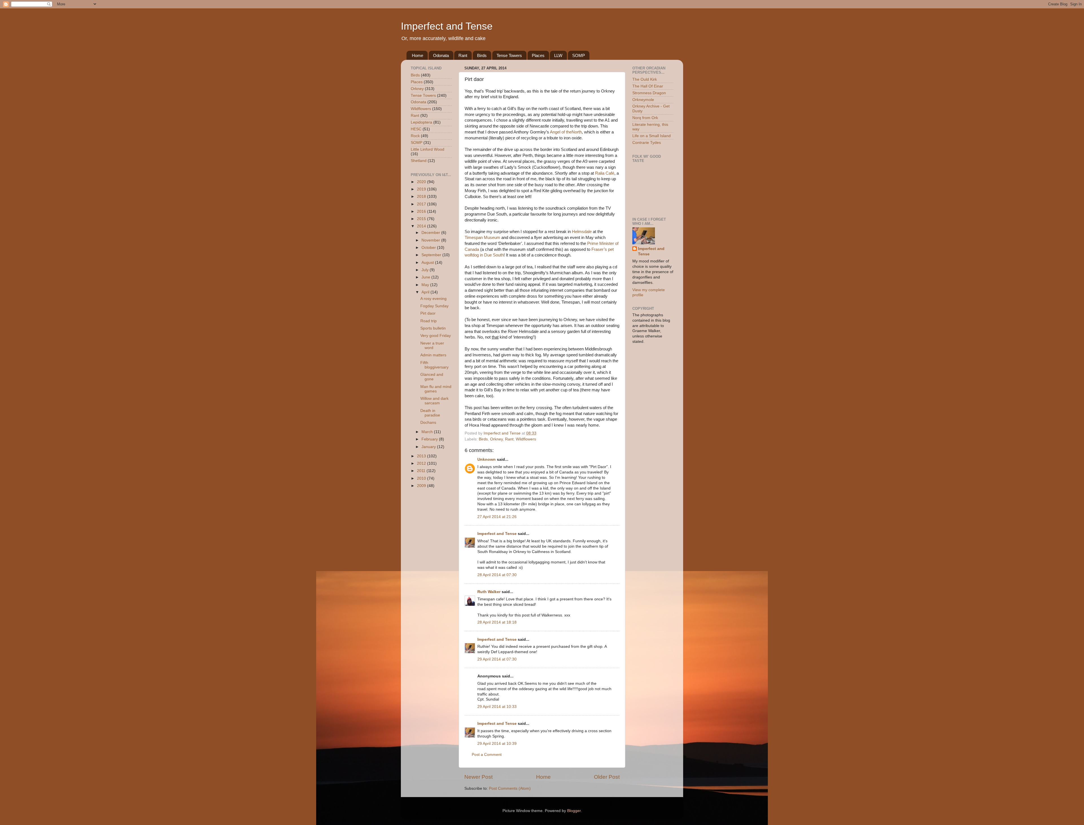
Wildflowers (526, 439)
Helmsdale (582, 231)
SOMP (578, 55)
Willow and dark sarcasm (434, 400)
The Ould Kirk (644, 79)
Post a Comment (487, 754)
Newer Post (478, 777)
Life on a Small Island (651, 136)
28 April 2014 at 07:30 (497, 575)
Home (417, 55)
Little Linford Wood (427, 149)
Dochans (428, 422)
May (425, 285)
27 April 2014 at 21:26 (497, 517)
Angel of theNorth (566, 132)
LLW (558, 55)
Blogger (574, 811)
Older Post (607, 777)
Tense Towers (509, 55)
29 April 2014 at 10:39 (497, 743)
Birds (482, 55)
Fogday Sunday (434, 306)
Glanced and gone (431, 376)
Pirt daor (428, 313)
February (430, 439)
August (428, 262)
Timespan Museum (482, 237)
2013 (422, 456)
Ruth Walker (489, 592)
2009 (422, 486)
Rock (415, 136)
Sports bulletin (433, 328)
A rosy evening (433, 299)
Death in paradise (430, 413)
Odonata (441, 55)
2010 (422, 478)
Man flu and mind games (435, 389)
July (425, 270)
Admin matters (433, 355)
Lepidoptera (421, 122)
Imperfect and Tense (447, 26)
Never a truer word (432, 345)
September (431, 255)
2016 (422, 211)
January (429, 447)
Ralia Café (604, 173)
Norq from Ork (645, 118)
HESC (416, 129)
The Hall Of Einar (647, 86)
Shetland (419, 161)
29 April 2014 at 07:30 (497, 659)
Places (538, 55)
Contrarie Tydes (646, 143)
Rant (462, 55)
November (431, 240)
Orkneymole (643, 100)
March (427, 432)
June (426, 277)
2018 (422, 196)
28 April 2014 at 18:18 (497, 622)
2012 (422, 463)
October (429, 247)
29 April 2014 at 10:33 (497, 707)
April (425, 292)
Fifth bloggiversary (434, 365)
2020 (422, 182)
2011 (422, 471)
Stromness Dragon (649, 93)
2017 (422, 204)
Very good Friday (435, 335)
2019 (422, 189)
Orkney (496, 439)
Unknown (486, 459)
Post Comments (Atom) (510, 788)
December (431, 233)
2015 (422, 219)
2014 (422, 226)
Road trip (428, 321)
